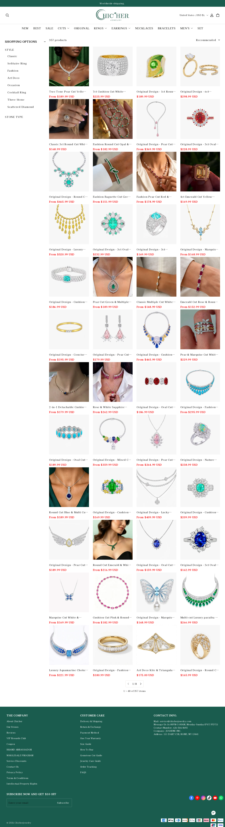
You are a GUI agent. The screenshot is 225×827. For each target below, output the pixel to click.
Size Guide (85, 744)
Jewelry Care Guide (90, 761)
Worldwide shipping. (112, 3)
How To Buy (87, 749)
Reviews (11, 732)
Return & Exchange (90, 726)
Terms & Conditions (17, 778)
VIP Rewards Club (16, 738)
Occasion (13, 85)
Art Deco (13, 78)
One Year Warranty (90, 738)
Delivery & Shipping (91, 721)
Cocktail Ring (16, 92)
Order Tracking (88, 766)
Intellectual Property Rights (22, 783)
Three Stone (15, 99)
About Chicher (14, 721)
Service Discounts (16, 761)
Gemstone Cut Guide (91, 755)
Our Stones (13, 726)
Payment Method (89, 732)
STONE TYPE (14, 117)
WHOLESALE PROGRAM (20, 755)
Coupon (11, 744)
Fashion (12, 70)
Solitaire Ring (17, 63)
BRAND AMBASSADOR (19, 749)
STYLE (9, 49)
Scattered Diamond (20, 106)
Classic (12, 56)
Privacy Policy (15, 772)
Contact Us (13, 766)
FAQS (83, 772)
